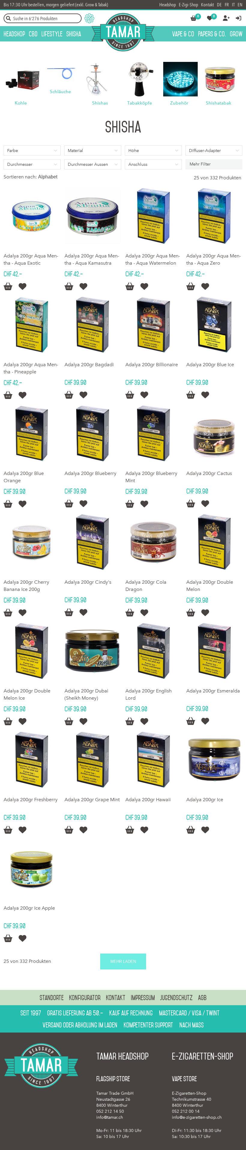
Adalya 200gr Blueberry (90, 473)
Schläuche (60, 91)
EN (240, 5)
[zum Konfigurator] (89, 18)
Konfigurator (84, 997)
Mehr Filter (200, 164)
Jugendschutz (176, 997)
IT (233, 5)
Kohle (21, 103)
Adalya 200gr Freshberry (31, 799)
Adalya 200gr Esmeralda (213, 691)
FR (227, 5)
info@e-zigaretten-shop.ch (197, 1117)
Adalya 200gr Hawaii (148, 799)
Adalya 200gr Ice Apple (29, 908)
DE (219, 5)
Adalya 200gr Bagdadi (89, 364)
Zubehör (179, 103)
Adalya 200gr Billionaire (151, 364)
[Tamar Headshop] (123, 32)
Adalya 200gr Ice (204, 799)
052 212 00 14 (186, 1111)
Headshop (167, 5)
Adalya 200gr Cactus (209, 473)
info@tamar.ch (109, 1117)
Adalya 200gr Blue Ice (210, 364)
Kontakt (207, 5)
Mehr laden (123, 961)
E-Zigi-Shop (188, 5)
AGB (202, 997)
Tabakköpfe (139, 103)
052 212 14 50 (110, 1111)
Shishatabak (218, 103)
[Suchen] (8, 18)
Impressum (143, 997)
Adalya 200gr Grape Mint (92, 799)
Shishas (100, 103)
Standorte (52, 997)
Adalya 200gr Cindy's (87, 582)
